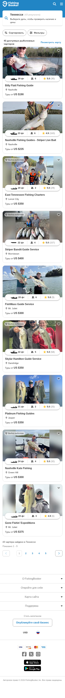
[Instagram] (38, 654)
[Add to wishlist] (58, 50)
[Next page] (58, 553)
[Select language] (38, 632)
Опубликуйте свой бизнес (32, 622)
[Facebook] (24, 654)
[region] (32, 79)
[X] (31, 654)
